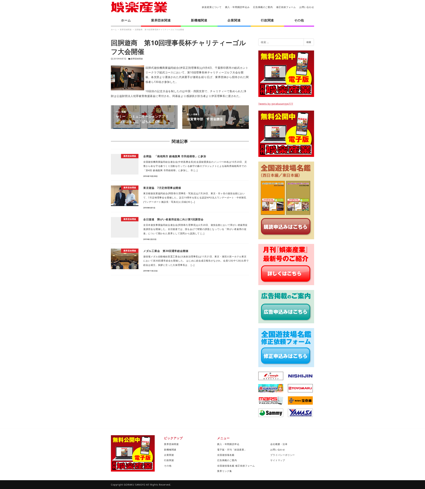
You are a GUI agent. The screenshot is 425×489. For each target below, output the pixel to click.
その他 (167, 465)
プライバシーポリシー (282, 454)
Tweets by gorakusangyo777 (275, 103)
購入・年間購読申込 (228, 444)
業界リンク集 (224, 471)
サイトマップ (277, 460)
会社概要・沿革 (279, 444)
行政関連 (169, 460)
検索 (308, 42)
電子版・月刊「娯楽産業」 (232, 449)
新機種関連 (170, 449)
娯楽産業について (211, 7)
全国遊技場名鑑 (225, 454)
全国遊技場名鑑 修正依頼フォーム (236, 465)
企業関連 (169, 454)
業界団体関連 (137, 58)
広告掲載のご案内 (263, 7)
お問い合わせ (306, 7)
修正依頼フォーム (286, 7)
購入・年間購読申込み (237, 7)
